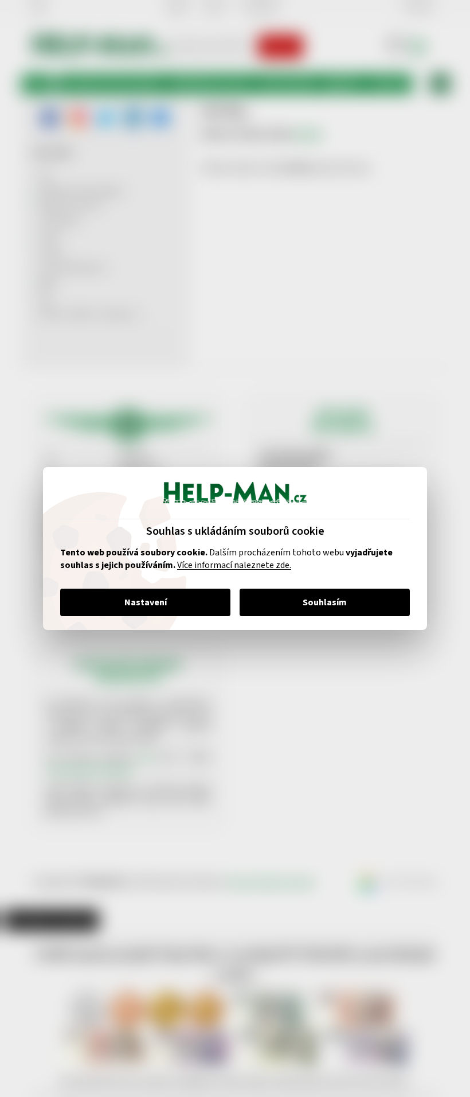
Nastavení (141, 602)
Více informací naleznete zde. (230, 565)
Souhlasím (321, 602)
